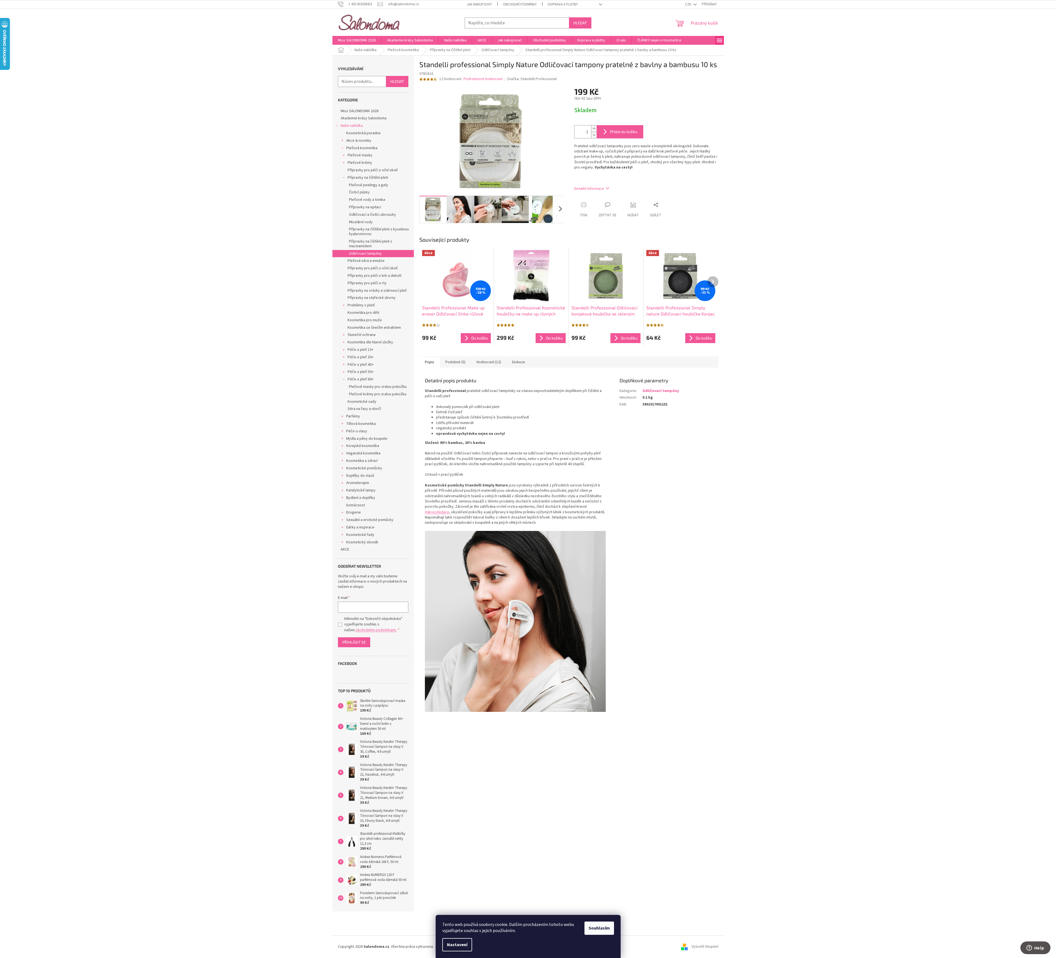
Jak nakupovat (479, 4)
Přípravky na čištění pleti (368, 177)
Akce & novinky (358, 140)
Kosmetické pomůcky (364, 468)
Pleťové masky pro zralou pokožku (378, 386)
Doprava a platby (563, 4)
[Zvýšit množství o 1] (594, 128)
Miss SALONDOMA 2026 (360, 111)
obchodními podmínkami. (376, 630)
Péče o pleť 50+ (361, 372)
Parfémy (353, 416)
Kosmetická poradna (363, 133)
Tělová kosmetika (361, 424)
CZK (688, 4)
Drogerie (353, 512)
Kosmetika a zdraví (362, 461)
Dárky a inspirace (360, 527)
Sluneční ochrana (361, 335)
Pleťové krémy (360, 162)
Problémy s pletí (361, 305)
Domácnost (355, 505)
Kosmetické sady (362, 401)
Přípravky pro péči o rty (367, 283)
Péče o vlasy (356, 431)
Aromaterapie (357, 483)
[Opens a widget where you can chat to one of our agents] (1035, 948)
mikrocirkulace (437, 512)
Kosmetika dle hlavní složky (370, 342)
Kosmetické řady (360, 535)
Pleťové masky (360, 155)
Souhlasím (599, 928)
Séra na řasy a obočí (364, 409)
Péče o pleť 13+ (361, 349)
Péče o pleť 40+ (361, 364)
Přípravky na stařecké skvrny (372, 298)
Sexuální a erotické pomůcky (369, 520)
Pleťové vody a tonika (367, 199)
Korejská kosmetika (362, 446)
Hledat (580, 22)
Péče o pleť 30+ (361, 357)
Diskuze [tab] (518, 362)
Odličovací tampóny (365, 253)
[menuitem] (356, 40)
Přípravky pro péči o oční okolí (373, 170)
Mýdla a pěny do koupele (366, 438)
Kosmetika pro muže (365, 320)
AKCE (345, 549)
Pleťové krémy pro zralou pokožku (377, 394)
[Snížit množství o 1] (594, 135)
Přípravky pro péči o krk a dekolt (374, 275)
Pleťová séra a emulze (366, 261)
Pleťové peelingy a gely (368, 185)
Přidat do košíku (623, 131)
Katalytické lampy (360, 490)
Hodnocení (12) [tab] (489, 362)
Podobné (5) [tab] (455, 362)
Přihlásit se (354, 642)
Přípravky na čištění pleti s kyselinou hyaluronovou (379, 232)
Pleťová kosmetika (361, 148)
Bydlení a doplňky (360, 498)
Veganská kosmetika (363, 453)
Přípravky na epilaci (365, 207)
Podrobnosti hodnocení (483, 79)
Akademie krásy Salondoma (364, 118)
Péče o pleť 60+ (361, 379)
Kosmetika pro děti (363, 312)
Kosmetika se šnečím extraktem (374, 327)
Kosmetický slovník (362, 542)
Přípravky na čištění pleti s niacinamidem (370, 244)
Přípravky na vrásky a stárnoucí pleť (377, 290)
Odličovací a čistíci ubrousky (372, 214)
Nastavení (457, 945)
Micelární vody (361, 222)
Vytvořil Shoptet (705, 946)
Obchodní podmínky (520, 4)
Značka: (532, 79)
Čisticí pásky (359, 192)
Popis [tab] (429, 362)
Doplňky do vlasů (360, 475)
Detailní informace (589, 188)
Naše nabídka (352, 125)
